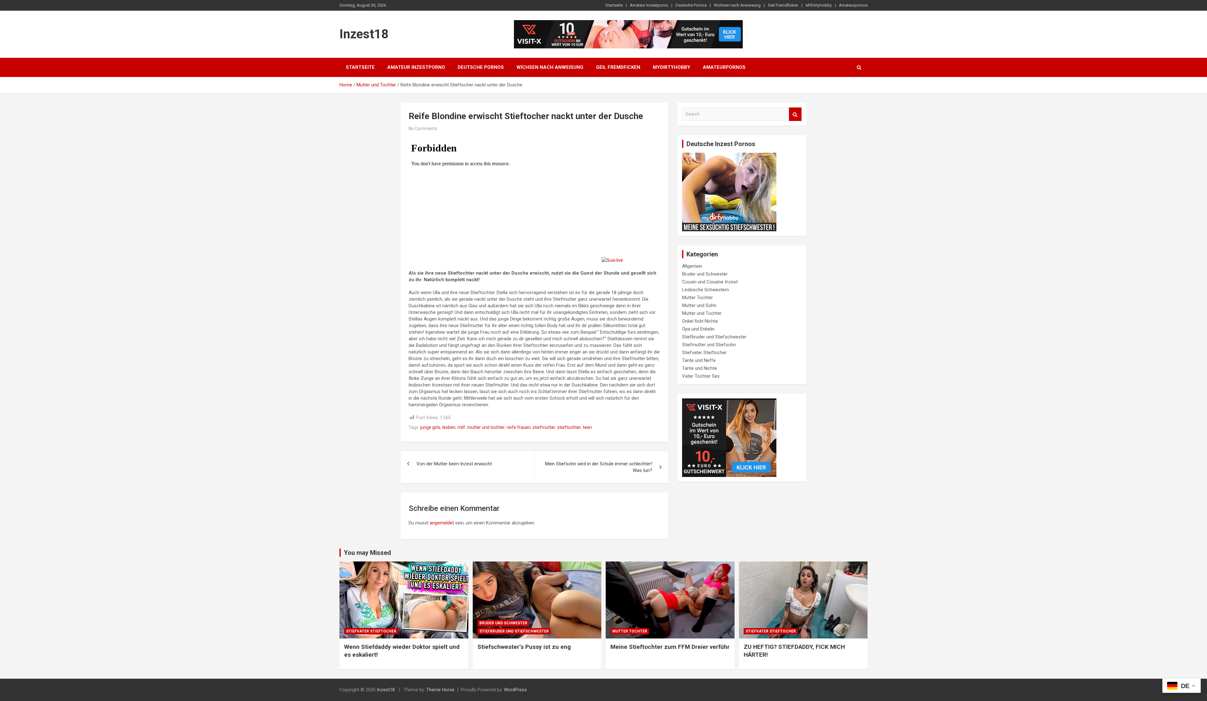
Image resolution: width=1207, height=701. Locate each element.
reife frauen (519, 427)
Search (795, 114)
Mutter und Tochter (702, 313)
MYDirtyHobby (819, 5)
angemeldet (442, 523)
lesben (448, 427)
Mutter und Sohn (699, 305)
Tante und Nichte (699, 368)
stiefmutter (543, 427)
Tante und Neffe (699, 360)
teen (587, 427)
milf (461, 427)
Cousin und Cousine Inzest (710, 282)
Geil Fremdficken (783, 5)
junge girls (430, 427)
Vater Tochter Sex (700, 376)
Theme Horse (440, 690)
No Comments (423, 128)
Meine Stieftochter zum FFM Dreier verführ (670, 646)
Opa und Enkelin (698, 329)
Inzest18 (364, 34)
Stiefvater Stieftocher (704, 352)
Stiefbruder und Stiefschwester (714, 337)
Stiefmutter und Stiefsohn (709, 345)
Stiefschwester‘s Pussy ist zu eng (524, 646)
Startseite (614, 5)
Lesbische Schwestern (705, 290)
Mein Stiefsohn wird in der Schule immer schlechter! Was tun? (598, 467)
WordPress (515, 690)
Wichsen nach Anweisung (737, 5)
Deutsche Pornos (691, 5)
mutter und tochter (486, 427)
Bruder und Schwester (705, 274)
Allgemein (692, 266)
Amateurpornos (853, 5)
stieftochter (569, 427)
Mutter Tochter (697, 297)
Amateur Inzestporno (649, 5)
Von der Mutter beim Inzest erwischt (454, 464)
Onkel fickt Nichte (700, 321)
